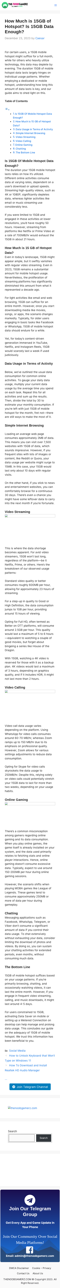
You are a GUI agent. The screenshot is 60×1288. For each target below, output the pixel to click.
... (6, 1078)
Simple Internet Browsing (30, 133)
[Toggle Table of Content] (7, 109)
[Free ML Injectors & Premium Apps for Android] (15, 5)
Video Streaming (25, 137)
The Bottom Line (25, 152)
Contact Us (23, 1273)
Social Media (17, 1050)
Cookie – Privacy (41, 1268)
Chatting (21, 148)
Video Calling (23, 141)
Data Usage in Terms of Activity (34, 129)
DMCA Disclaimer (19, 1268)
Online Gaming (23, 144)
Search (12, 1131)
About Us (38, 1273)
